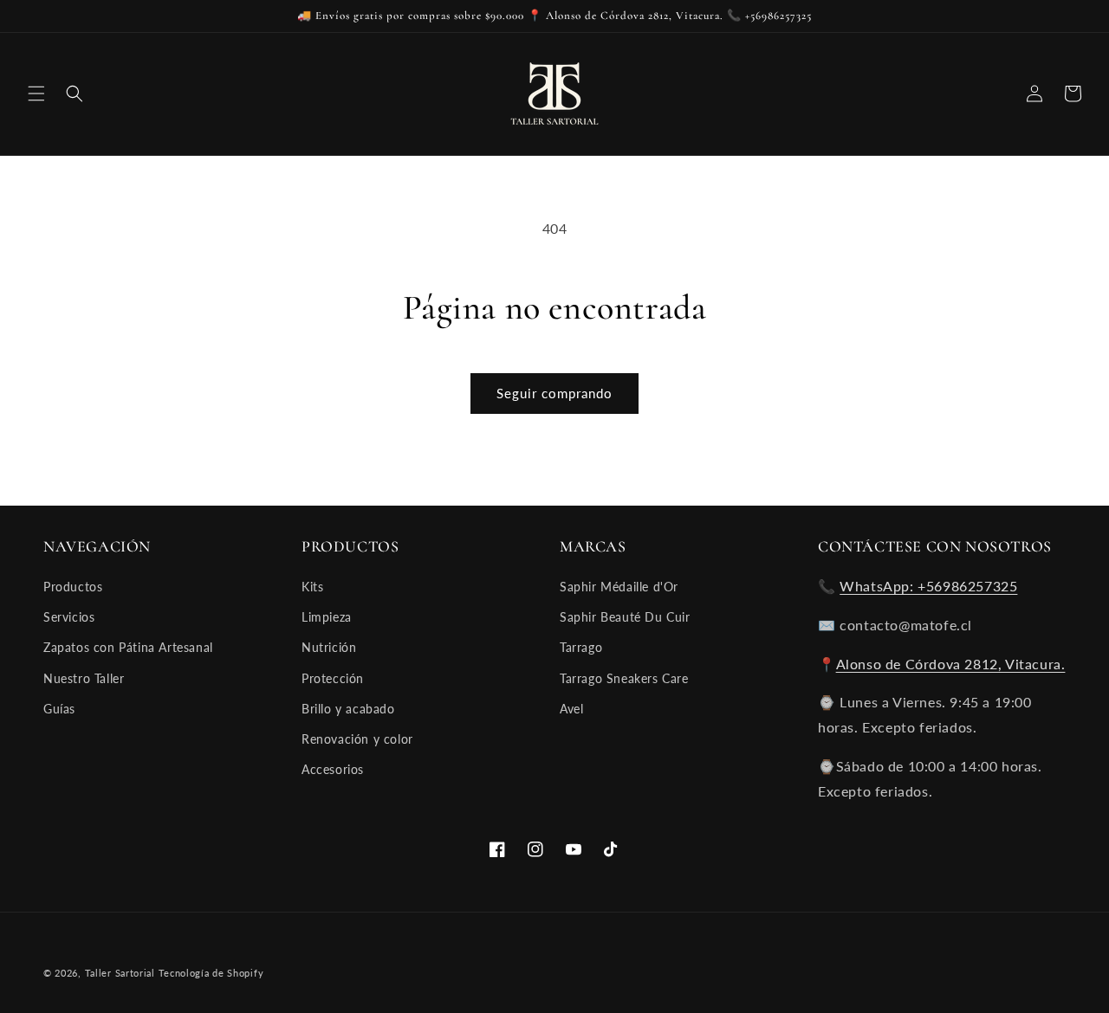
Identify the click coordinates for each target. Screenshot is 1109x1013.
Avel (571, 708)
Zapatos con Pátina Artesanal (128, 647)
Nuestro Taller (83, 678)
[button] (36, 93)
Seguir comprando (554, 393)
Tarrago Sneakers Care (624, 678)
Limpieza (327, 617)
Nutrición (329, 647)
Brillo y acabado (348, 708)
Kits (312, 586)
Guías (59, 708)
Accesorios (333, 769)
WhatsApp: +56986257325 (928, 585)
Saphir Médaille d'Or (619, 586)
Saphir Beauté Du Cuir (625, 617)
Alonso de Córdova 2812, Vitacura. (951, 663)
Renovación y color (357, 739)
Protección (333, 678)
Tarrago (581, 647)
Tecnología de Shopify (211, 972)
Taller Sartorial (120, 972)
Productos (72, 586)
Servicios (68, 617)
